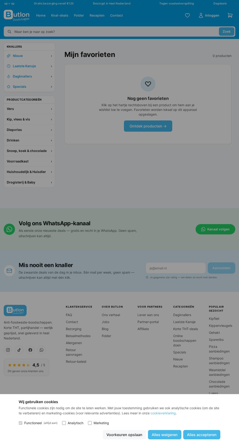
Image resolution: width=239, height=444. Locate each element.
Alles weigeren (165, 434)
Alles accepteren (202, 434)
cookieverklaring (163, 413)
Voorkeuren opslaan (124, 434)
